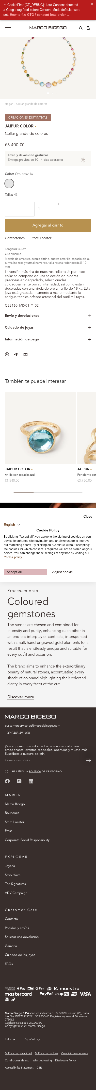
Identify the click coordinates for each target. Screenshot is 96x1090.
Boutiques (12, 813)
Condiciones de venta (74, 1053)
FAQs (9, 964)
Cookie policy (13, 557)
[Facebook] (7, 781)
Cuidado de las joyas (20, 955)
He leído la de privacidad (37, 772)
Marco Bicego (15, 804)
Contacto (11, 919)
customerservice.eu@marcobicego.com (32, 725)
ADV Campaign (16, 893)
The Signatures (15, 884)
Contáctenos (15, 238)
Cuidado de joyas (19, 327)
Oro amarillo (9, 183)
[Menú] (7, 28)
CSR (39, 1068)
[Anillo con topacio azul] (40, 428)
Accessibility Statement (19, 1068)
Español (30, 1039)
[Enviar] (88, 760)
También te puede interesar (35, 381)
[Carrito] (88, 28)
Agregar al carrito (48, 226)
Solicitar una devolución (22, 937)
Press (8, 831)
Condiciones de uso (17, 1060)
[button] (12, 524)
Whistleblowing (42, 1060)
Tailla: (9, 194)
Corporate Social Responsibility (27, 840)
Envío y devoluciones (22, 315)
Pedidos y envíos (17, 928)
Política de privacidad (18, 1053)
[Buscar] (77, 28)
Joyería (10, 866)
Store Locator (41, 238)
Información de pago (22, 339)
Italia (8, 1039)
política (35, 772)
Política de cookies (46, 1053)
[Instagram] (19, 781)
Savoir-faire (12, 875)
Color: (19, 174)
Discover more (20, 697)
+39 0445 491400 (17, 733)
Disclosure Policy (65, 1060)
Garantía (11, 946)
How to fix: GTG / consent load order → (40, 15)
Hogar (9, 104)
